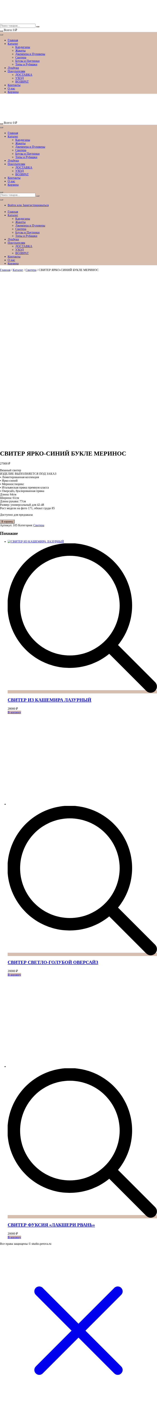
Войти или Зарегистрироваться (28, 205)
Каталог (13, 43)
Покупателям (16, 71)
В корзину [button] (14, 712)
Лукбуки (13, 67)
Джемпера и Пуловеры (30, 54)
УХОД (19, 78)
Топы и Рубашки (26, 64)
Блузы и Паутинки (27, 60)
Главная (13, 40)
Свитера (20, 57)
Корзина (13, 92)
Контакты (14, 85)
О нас (11, 88)
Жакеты (20, 50)
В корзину (7, 521)
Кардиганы (22, 47)
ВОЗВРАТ (22, 81)
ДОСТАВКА (23, 74)
